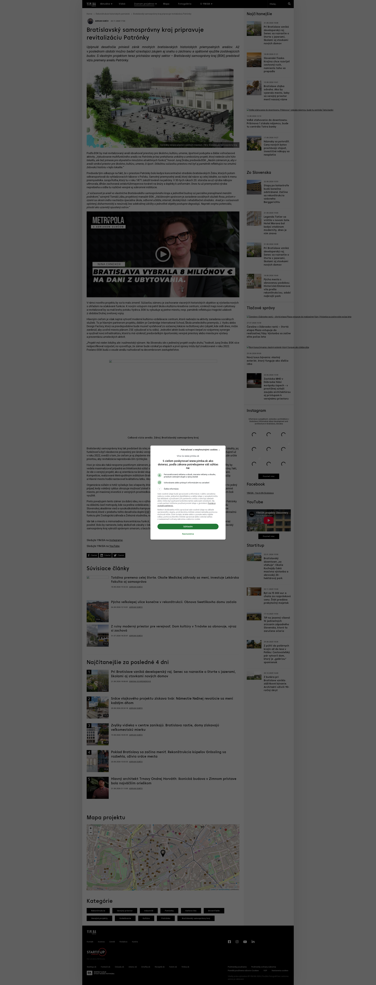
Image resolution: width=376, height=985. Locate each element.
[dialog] (188, 493)
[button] (188, 489)
